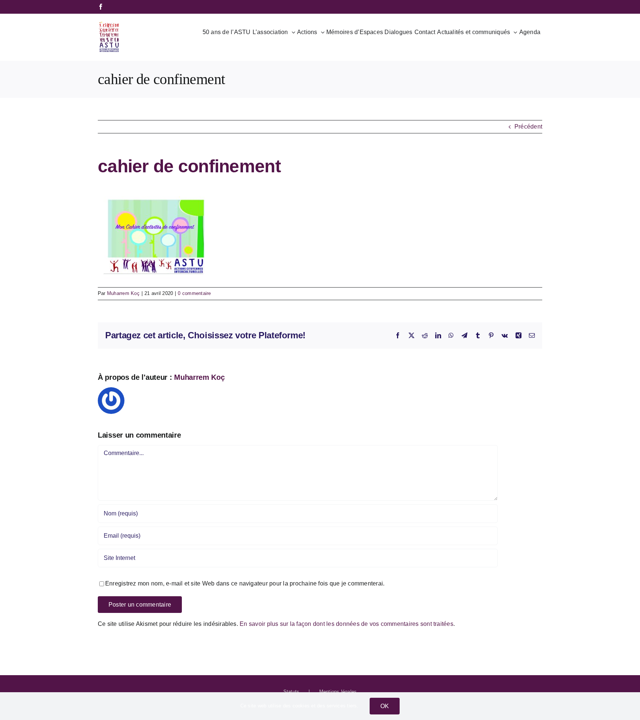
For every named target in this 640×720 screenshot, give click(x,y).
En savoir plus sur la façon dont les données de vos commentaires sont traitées (346, 624)
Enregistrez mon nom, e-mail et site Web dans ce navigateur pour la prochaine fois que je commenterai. (244, 583)
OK (384, 706)
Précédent (528, 126)
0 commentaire (194, 293)
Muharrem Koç (123, 293)
